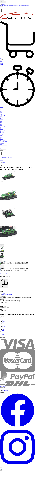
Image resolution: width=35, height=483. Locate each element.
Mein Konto (3, 335)
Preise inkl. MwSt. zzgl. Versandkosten (5, 273)
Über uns (3, 320)
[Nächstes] (3, 245)
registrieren (3, 4)
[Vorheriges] (1, 245)
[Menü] (1, 19)
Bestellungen (17, 5)
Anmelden (1, 3)
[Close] (1, 260)
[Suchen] (0, 20)
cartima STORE (4, 321)
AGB (3, 389)
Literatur (3, 330)
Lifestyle (3, 329)
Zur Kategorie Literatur (3, 141)
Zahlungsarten (13, 5)
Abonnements (27, 5)
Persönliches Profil (5, 5)
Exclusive (1, 108)
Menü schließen (4, 2)
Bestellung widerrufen (22, 5)
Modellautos (3, 326)
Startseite (1, 160)
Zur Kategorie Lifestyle (3, 145)
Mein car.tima (2, 0)
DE (1, 9)
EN (1, 10)
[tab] (4, 293)
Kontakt (3, 334)
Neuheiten (4, 108)
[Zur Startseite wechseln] (17, 18)
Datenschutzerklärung (5, 390)
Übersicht (1, 5)
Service (3, 322)
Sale (6, 108)
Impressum (3, 388)
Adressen (9, 5)
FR (1, 8)
